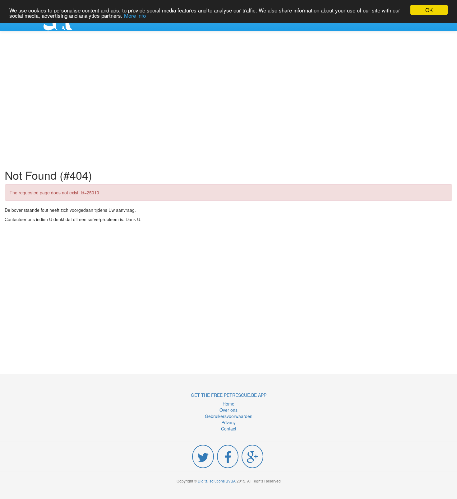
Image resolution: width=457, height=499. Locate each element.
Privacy (228, 422)
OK (429, 10)
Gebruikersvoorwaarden (228, 416)
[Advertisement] (228, 101)
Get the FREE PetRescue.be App (228, 395)
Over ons (228, 410)
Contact (228, 428)
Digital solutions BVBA (217, 480)
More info (135, 15)
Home (228, 404)
